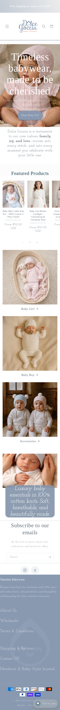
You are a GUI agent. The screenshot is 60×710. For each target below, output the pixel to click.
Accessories (28, 441)
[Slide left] (22, 242)
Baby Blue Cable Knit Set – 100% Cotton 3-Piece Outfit (13, 214)
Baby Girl (27, 308)
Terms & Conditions (17, 631)
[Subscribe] (50, 557)
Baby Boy (28, 375)
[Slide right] (37, 242)
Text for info (46, 703)
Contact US (9, 659)
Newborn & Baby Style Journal (27, 669)
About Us (8, 611)
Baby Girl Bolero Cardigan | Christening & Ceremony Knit (38, 215)
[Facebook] (35, 570)
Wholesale (9, 621)
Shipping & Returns (17, 648)
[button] (7, 26)
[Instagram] (25, 570)
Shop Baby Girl (30, 115)
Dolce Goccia (28, 701)
